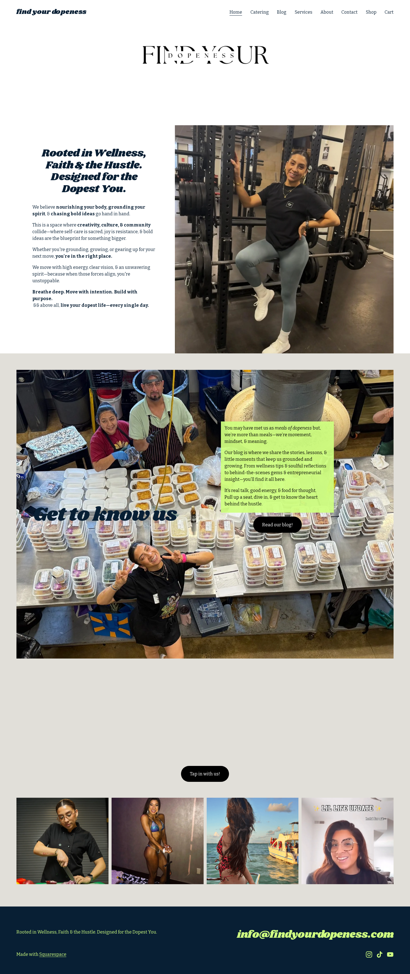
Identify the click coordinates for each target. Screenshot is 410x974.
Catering (259, 12)
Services (303, 12)
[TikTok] (379, 954)
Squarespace (52, 954)
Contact (349, 12)
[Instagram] (369, 954)
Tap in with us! (205, 774)
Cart (389, 12)
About (326, 12)
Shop (371, 12)
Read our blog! (277, 524)
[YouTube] (390, 954)
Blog (281, 12)
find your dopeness (51, 12)
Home (236, 12)
